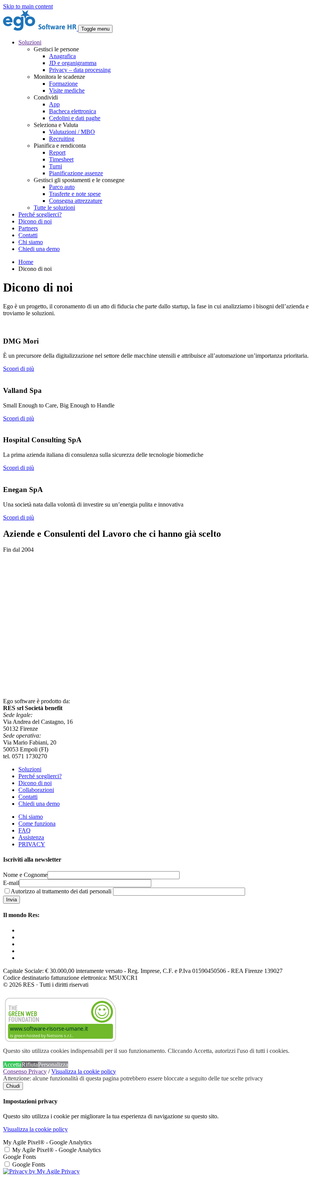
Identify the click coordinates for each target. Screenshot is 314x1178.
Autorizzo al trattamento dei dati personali (61, 891)
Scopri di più (18, 368)
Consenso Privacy (25, 1071)
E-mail (11, 883)
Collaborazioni (36, 790)
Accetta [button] (12, 1064)
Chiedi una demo (39, 249)
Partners (28, 228)
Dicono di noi (35, 221)
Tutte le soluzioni (54, 207)
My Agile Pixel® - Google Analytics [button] (47, 1142)
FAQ (24, 830)
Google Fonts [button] (19, 1157)
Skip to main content (28, 6)
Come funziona (37, 823)
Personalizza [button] (53, 1064)
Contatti (28, 235)
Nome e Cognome (25, 875)
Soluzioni (29, 769)
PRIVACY (31, 844)
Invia (11, 900)
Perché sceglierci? (40, 214)
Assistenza (31, 837)
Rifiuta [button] (29, 1064)
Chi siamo (30, 242)
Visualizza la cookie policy (83, 1071)
